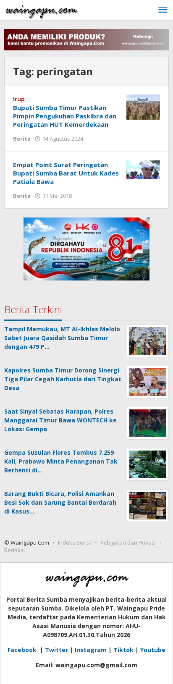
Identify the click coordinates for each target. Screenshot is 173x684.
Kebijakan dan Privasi (128, 542)
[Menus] (163, 10)
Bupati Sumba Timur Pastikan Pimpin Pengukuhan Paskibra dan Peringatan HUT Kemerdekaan (64, 115)
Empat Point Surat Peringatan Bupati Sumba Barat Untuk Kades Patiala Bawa (66, 173)
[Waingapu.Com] (41, 10)
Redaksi (14, 550)
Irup (19, 99)
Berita (22, 138)
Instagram (91, 650)
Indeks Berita (75, 542)
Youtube (152, 650)
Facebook (23, 650)
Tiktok (123, 650)
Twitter (56, 650)
